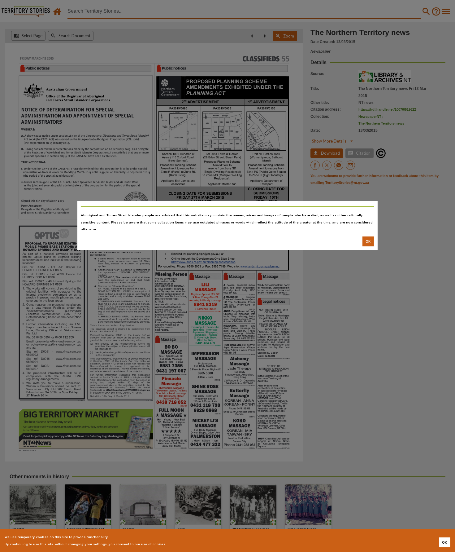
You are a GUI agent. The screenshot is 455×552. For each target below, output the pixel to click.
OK (368, 241)
